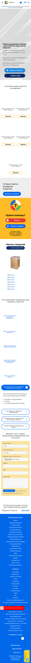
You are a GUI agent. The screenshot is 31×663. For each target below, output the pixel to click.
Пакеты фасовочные (15, 616)
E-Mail (4, 470)
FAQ (15, 595)
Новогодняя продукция (15, 565)
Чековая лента (15, 560)
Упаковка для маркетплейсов (15, 537)
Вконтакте (7, 638)
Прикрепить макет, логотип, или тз (12, 456)
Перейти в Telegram (15, 70)
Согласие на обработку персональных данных (15, 602)
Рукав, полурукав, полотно (15, 630)
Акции (15, 593)
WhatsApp (19, 638)
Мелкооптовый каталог (15, 517)
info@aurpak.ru (17, 652)
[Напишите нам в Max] (27, 653)
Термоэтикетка (15, 546)
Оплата (15, 579)
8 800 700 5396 (16, 649)
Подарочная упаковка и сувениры (15, 541)
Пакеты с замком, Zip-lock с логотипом (15, 618)
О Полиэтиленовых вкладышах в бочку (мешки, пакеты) (13, 419)
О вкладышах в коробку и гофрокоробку (14, 411)
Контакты (15, 586)
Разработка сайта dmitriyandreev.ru (15, 658)
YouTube (15, 638)
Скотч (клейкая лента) (15, 548)
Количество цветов (8, 450)
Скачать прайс (15, 583)
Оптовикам (15, 581)
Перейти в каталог (12, 194)
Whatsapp (27, 656)
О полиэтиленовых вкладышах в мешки (13, 426)
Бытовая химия (15, 525)
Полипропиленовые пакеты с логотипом (16, 623)
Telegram (11, 638)
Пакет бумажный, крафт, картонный (15, 614)
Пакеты (15, 520)
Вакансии (15, 597)
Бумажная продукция (15, 522)
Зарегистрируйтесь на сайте (8, 6)
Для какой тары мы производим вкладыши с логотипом (14, 387)
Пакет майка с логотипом (15, 611)
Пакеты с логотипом (15, 576)
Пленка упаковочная (15, 539)
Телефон (5, 463)
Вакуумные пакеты (15, 625)
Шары (15, 553)
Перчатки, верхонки (15, 530)
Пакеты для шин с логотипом (15, 621)
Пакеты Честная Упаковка (15, 534)
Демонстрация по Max (17, 247)
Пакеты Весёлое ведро (15, 532)
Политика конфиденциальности (15, 600)
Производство (15, 574)
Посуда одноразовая (15, 544)
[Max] (22, 638)
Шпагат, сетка (15, 562)
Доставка (15, 588)
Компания (15, 569)
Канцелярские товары (15, 527)
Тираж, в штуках (7, 443)
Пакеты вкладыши (15, 628)
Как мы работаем (15, 590)
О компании (15, 572)
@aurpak (25, 510)
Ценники (15, 558)
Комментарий (6, 476)
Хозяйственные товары (15, 555)
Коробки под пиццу (15, 551)
